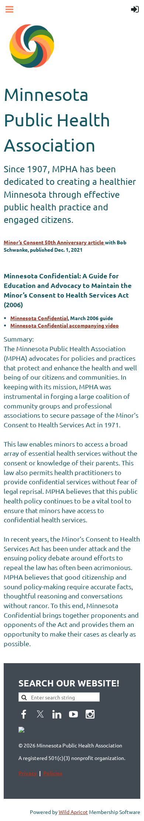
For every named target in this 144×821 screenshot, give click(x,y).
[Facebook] (23, 714)
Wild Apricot (73, 811)
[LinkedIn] (57, 714)
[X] (40, 714)
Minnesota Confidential (39, 318)
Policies (52, 773)
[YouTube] (73, 714)
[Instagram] (90, 714)
